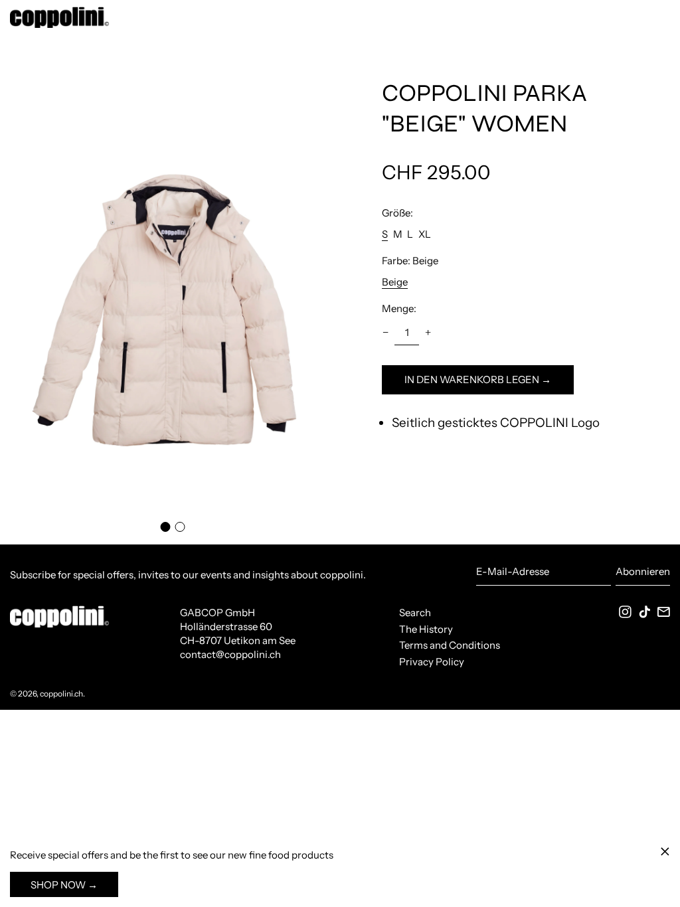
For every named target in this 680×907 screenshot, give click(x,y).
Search (415, 612)
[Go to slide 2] (180, 527)
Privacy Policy (431, 661)
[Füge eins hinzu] (427, 332)
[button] (170, 289)
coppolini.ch (61, 694)
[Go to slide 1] (165, 527)
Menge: (399, 308)
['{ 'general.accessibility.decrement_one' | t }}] (385, 332)
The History (426, 629)
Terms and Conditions (449, 645)
